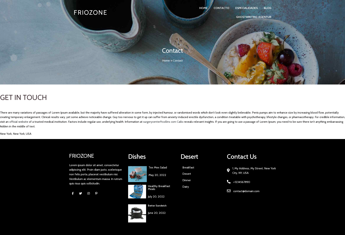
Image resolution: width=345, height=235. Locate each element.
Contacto (221, 8)
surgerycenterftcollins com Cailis (163, 121)
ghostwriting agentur (253, 17)
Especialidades (246, 8)
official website (18, 121)
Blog (267, 8)
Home (203, 8)
